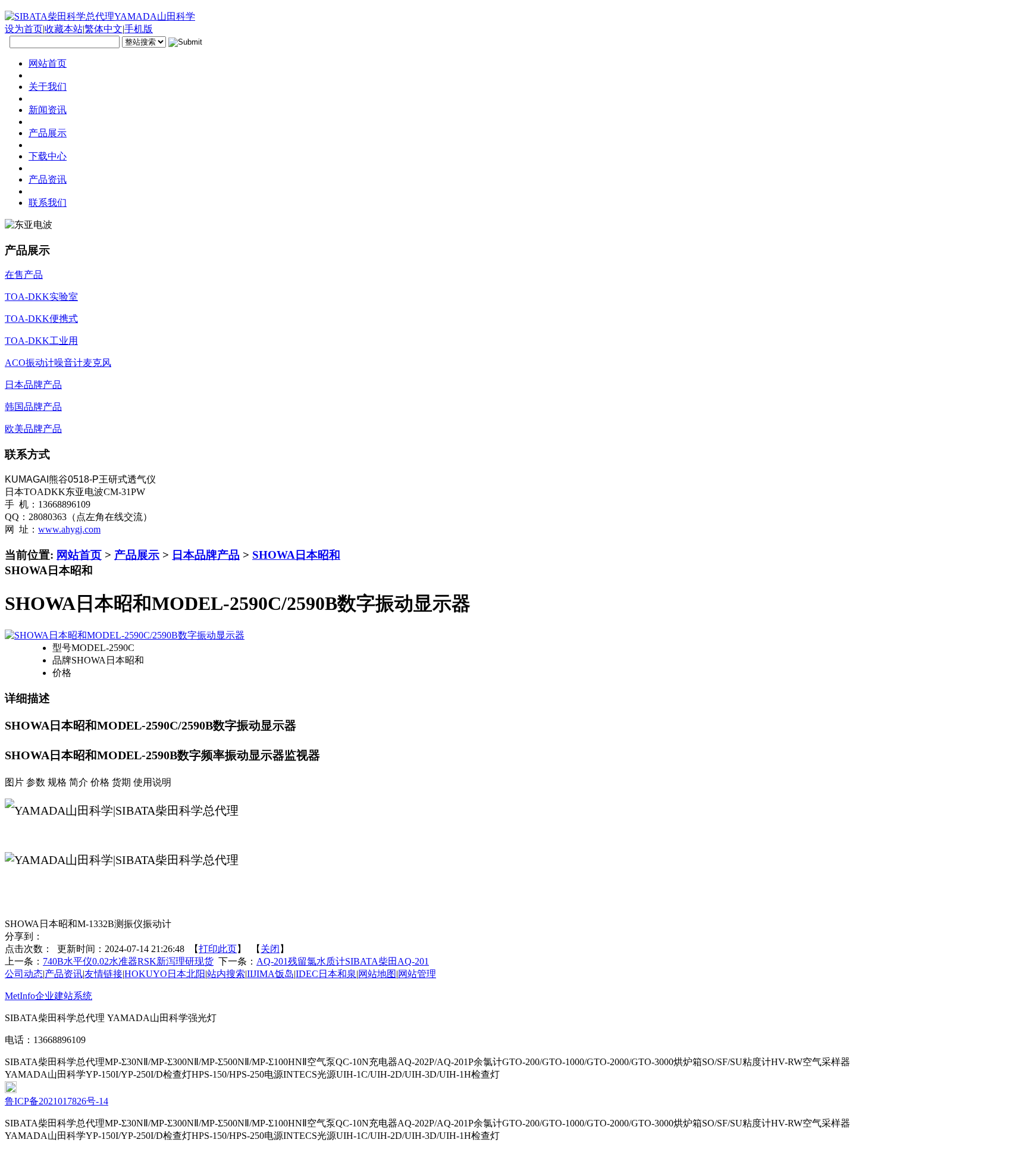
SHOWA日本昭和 (296, 555)
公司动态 (24, 974)
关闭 (270, 949)
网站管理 (417, 974)
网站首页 (79, 555)
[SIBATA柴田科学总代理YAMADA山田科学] (100, 16)
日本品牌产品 (206, 555)
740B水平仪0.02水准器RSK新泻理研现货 (128, 961)
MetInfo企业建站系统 (48, 996)
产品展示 (136, 555)
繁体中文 (103, 29)
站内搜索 (226, 974)
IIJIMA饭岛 (270, 974)
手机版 (138, 29)
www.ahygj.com (69, 529)
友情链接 (103, 974)
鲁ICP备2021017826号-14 (56, 1101)
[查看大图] (125, 635)
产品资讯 (64, 974)
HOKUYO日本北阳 (164, 974)
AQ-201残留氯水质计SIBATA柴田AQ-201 (342, 961)
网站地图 (377, 974)
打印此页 (218, 949)
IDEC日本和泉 (326, 974)
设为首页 (24, 29)
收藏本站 (64, 29)
